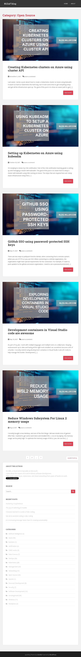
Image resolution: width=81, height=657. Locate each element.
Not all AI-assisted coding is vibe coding (19, 516)
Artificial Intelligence (15, 534)
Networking (12, 571)
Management (13, 567)
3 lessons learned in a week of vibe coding (20, 512)
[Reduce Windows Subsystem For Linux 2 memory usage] (40, 391)
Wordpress (12, 604)
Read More (68, 93)
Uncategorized (13, 595)
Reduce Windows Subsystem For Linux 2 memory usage (37, 419)
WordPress (53, 655)
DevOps (11, 558)
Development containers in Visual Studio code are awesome (37, 331)
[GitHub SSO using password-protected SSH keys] (40, 214)
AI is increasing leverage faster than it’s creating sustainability (26, 520)
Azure (10, 538)
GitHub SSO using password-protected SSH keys (38, 243)
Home (66, 4)
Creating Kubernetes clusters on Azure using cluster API (40, 68)
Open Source (13, 575)
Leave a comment (29, 76)
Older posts (72, 458)
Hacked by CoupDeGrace (14, 504)
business (11, 542)
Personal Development (16, 583)
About (73, 4)
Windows (12, 600)
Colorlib (39, 655)
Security (11, 587)
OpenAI (11, 579)
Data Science (13, 554)
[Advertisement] (40, 627)
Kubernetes (12, 563)
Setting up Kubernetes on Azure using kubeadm (35, 154)
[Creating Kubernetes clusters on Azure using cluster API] (40, 40)
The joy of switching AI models (16, 508)
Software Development (16, 591)
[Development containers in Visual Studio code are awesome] (40, 302)
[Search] (73, 491)
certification (13, 546)
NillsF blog (10, 3)
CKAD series (13, 550)
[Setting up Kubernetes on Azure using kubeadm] (40, 126)
